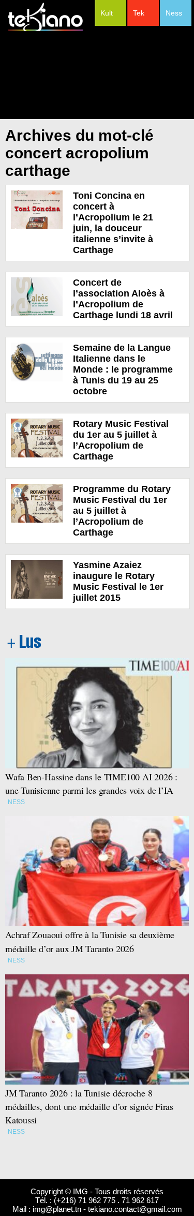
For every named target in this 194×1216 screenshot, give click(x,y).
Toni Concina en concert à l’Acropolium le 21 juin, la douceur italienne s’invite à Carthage (113, 222)
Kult (106, 13)
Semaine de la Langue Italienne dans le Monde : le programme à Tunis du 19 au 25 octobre (123, 369)
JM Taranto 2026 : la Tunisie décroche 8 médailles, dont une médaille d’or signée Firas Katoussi (89, 1106)
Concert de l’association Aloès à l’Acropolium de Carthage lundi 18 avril (123, 298)
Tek (138, 13)
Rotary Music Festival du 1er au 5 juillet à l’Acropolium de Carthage (121, 440)
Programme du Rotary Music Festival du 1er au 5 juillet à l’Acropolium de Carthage (122, 511)
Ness (174, 13)
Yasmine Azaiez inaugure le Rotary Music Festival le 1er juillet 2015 (118, 581)
